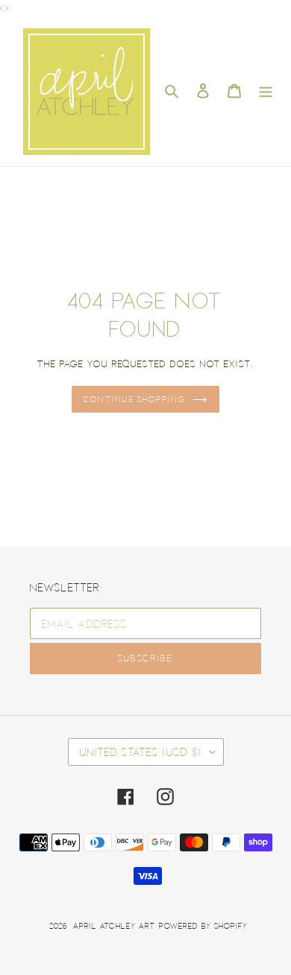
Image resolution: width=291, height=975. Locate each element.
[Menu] (265, 91)
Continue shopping (135, 399)
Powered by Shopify (203, 925)
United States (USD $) (141, 752)
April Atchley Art (114, 925)
